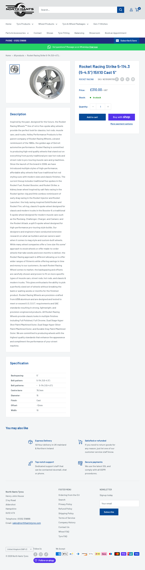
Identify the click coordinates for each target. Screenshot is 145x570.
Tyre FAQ (62, 536)
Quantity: (83, 106)
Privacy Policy (65, 504)
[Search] (120, 10)
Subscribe (109, 512)
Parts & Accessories (16, 33)
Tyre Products (23, 23)
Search (61, 499)
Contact (38, 33)
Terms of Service (66, 517)
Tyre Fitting (64, 33)
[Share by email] (133, 79)
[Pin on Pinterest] (122, 79)
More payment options (121, 123)
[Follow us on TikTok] (46, 554)
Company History (66, 522)
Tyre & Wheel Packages (73, 23)
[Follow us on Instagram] (41, 554)
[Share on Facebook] (117, 79)
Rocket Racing (86, 79)
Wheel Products (46, 23)
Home (8, 23)
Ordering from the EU (69, 495)
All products (19, 55)
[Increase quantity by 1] (108, 107)
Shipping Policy (66, 513)
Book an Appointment (115, 33)
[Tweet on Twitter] (128, 79)
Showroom (94, 33)
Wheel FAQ (63, 531)
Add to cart (92, 117)
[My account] (131, 9)
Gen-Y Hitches (100, 23)
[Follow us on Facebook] (35, 554)
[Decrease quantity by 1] (93, 107)
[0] (137, 9)
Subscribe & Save (129, 40)
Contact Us (63, 527)
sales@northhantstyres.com (26, 523)
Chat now (93, 47)
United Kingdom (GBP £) (17, 549)
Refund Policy (65, 508)
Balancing (79, 33)
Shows (50, 33)
